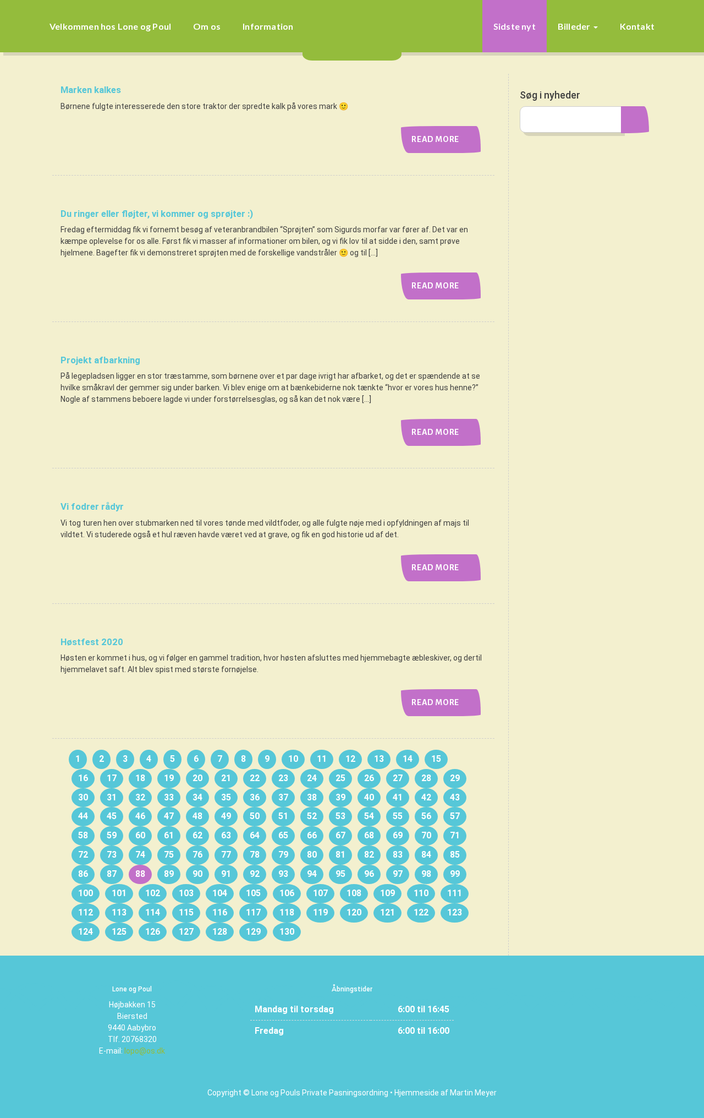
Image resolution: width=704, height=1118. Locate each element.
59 (112, 835)
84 (426, 854)
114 (152, 912)
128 (219, 931)
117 (253, 912)
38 (312, 797)
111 (454, 893)
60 (140, 835)
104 (219, 893)
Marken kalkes (91, 89)
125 (119, 931)
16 (83, 778)
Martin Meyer (473, 1092)
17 (112, 778)
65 (283, 835)
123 (454, 912)
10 (293, 759)
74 (140, 854)
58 (83, 835)
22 (255, 778)
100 (85, 893)
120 (353, 912)
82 (369, 854)
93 (283, 874)
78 (255, 854)
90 (197, 874)
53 (340, 816)
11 (322, 759)
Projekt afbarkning (100, 360)
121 (387, 912)
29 (455, 778)
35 (226, 797)
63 (226, 835)
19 (169, 778)
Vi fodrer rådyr (92, 506)
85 (455, 854)
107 (320, 893)
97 (398, 874)
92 (255, 874)
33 (169, 797)
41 (398, 797)
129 (253, 931)
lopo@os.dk (144, 1050)
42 (426, 797)
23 (283, 778)
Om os (207, 26)
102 (152, 893)
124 (85, 931)
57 (455, 816)
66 (312, 835)
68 (369, 835)
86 (83, 874)
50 (255, 816)
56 (426, 816)
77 (226, 854)
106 (286, 893)
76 (197, 854)
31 (112, 797)
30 (83, 797)
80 (312, 854)
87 (112, 874)
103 (186, 893)
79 (283, 854)
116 (219, 912)
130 (286, 931)
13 (379, 759)
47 (169, 816)
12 (350, 759)
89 (169, 874)
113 (119, 912)
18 (140, 778)
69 (398, 835)
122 (421, 912)
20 (197, 778)
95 (340, 874)
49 (226, 816)
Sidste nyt (514, 26)
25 (340, 778)
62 (197, 835)
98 (426, 874)
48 (197, 816)
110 (421, 893)
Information (268, 26)
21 (226, 778)
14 (408, 759)
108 (353, 893)
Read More (435, 139)
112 (85, 912)
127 (186, 931)
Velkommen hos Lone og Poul (110, 26)
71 (455, 835)
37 (283, 797)
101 (119, 893)
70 (426, 835)
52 (312, 816)
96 (369, 874)
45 (112, 816)
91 (226, 874)
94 (312, 874)
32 (140, 797)
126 (152, 931)
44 (83, 816)
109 (387, 893)
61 (169, 835)
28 (426, 778)
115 (186, 912)
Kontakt (637, 26)
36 (255, 797)
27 (398, 778)
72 (83, 854)
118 (286, 912)
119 (320, 912)
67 (340, 835)
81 (340, 854)
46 (140, 816)
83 (398, 854)
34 (197, 797)
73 (112, 854)
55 (398, 816)
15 (436, 759)
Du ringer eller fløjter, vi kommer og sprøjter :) (157, 213)
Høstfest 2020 (92, 641)
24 (312, 778)
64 (255, 835)
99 (455, 874)
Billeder (575, 26)
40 (369, 797)
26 (369, 778)
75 (169, 854)
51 (283, 816)
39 (340, 797)
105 (253, 893)
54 (369, 816)
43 (455, 797)
